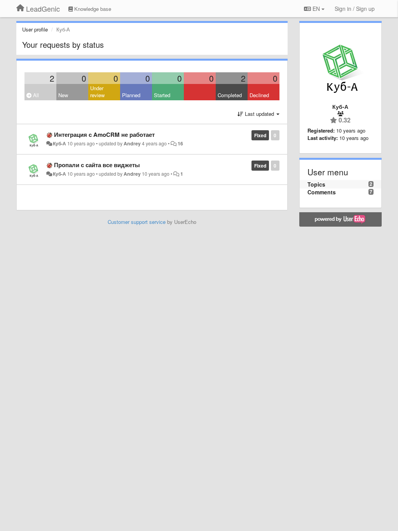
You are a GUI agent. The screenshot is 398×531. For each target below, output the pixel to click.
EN (316, 8)
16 (180, 143)
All (35, 95)
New (63, 95)
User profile (35, 29)
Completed (230, 95)
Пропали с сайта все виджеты (97, 165)
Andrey (132, 143)
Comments (321, 192)
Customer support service (137, 221)
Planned (131, 95)
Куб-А (59, 143)
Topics (316, 184)
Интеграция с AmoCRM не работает (104, 134)
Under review (97, 91)
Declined (259, 95)
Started (162, 95)
